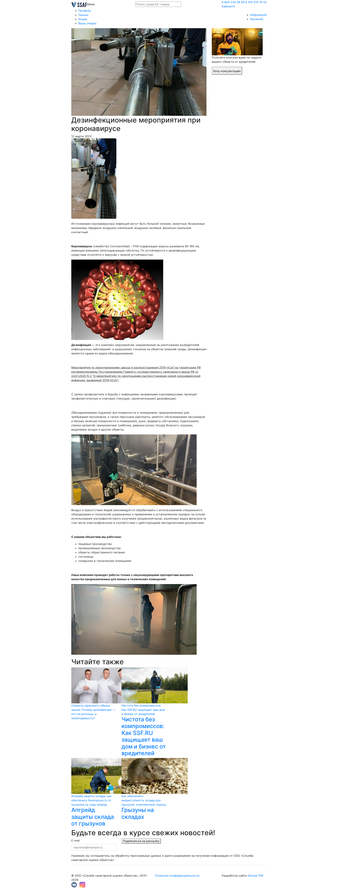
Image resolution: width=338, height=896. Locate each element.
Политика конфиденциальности (177, 875)
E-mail (75, 840)
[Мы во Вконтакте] (74, 884)
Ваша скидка (87, 23)
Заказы (83, 15)
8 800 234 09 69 (233, 2)
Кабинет (228, 6)
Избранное (258, 15)
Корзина (256, 19)
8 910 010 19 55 (256, 2)
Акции (82, 19)
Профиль (84, 10)
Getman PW (255, 875)
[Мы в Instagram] (82, 884)
